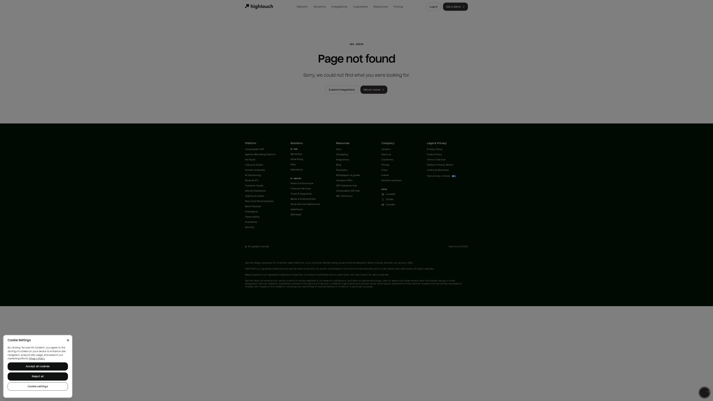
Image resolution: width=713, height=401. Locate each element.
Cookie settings (38, 386)
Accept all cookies (38, 366)
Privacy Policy (37, 358)
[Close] (68, 340)
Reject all (38, 376)
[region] (38, 366)
